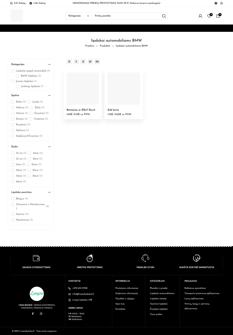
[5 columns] (97, 61)
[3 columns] (83, 61)
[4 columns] (90, 61)
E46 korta (113, 110)
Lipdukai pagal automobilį (33, 71)
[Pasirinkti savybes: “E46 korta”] (120, 103)
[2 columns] (76, 61)
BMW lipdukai (31, 76)
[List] (69, 61)
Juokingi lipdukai (32, 86)
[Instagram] (221, 3)
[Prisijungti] (200, 16)
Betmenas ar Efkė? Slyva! (81, 110)
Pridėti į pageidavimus (86, 103)
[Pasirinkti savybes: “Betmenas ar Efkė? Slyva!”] (79, 103)
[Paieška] (164, 15)
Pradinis (89, 46)
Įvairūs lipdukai (26, 81)
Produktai (105, 46)
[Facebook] (215, 3)
